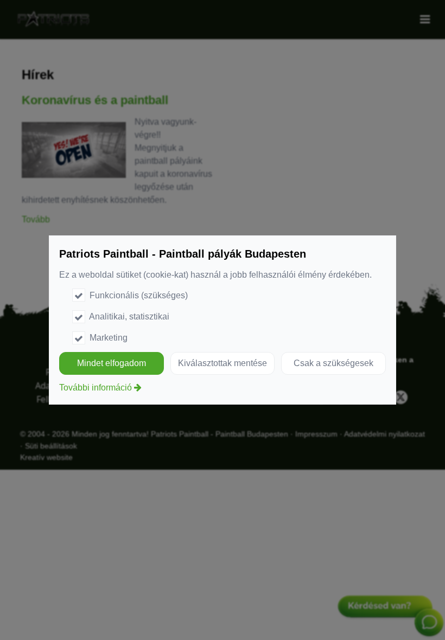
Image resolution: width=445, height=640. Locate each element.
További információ (95, 387)
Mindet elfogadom (111, 363)
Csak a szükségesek (333, 363)
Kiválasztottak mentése (222, 363)
